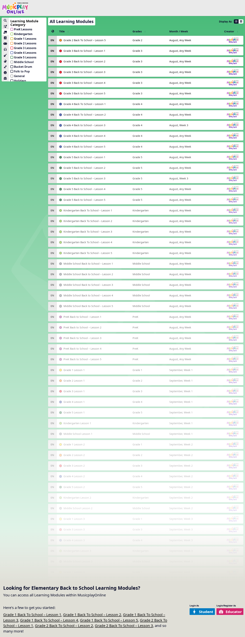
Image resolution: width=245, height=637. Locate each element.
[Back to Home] (15, 8)
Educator (234, 611)
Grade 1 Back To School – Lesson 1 (32, 614)
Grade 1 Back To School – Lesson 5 (109, 620)
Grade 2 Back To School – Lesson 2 (64, 625)
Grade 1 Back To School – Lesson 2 (92, 614)
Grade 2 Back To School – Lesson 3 (124, 625)
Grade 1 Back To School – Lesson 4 (49, 620)
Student (206, 611)
